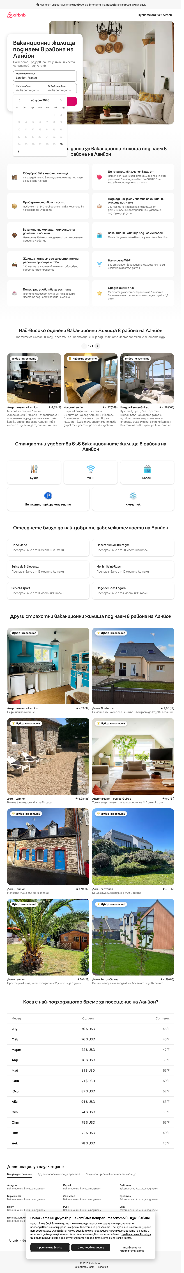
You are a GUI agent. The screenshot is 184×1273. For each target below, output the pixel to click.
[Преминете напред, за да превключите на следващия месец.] (61, 100)
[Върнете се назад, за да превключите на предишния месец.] (19, 100)
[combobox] (45, 77)
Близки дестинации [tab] (19, 1174)
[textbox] (29, 90)
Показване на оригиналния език (126, 4)
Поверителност (84, 1267)
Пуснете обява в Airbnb (155, 15)
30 (61, 144)
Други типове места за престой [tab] (59, 1174)
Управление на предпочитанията (132, 1249)
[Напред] (97, 346)
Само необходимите (90, 1247)
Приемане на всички (49, 1247)
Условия (103, 1267)
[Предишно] (84, 346)
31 (19, 151)
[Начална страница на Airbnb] (16, 15)
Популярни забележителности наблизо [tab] (111, 1174)
